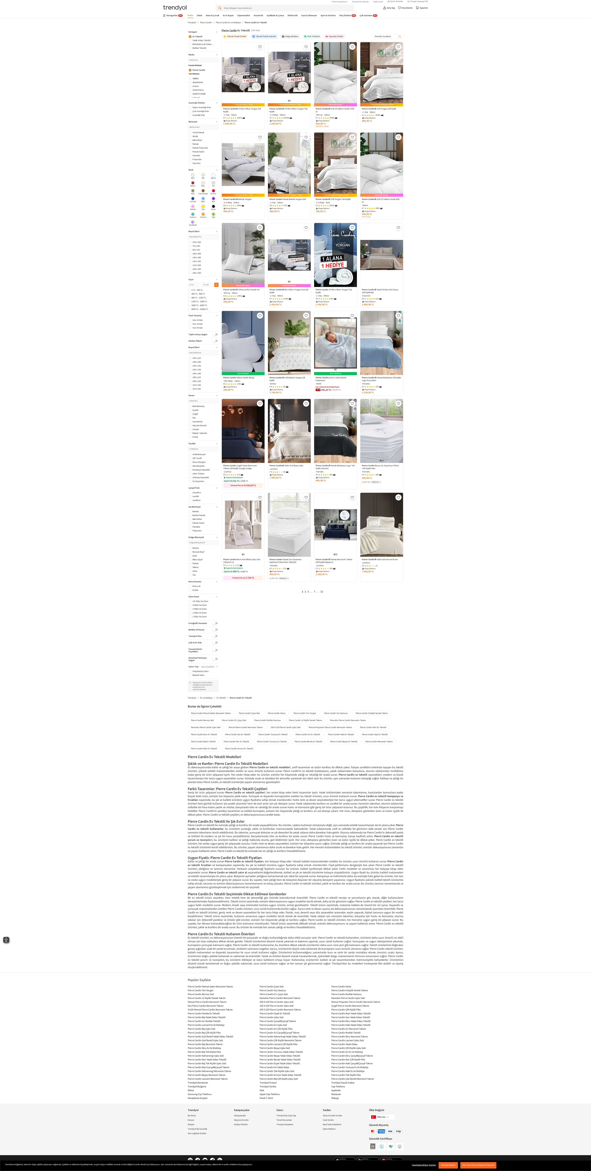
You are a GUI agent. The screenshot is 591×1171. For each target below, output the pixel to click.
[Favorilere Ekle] (260, 47)
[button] (203, 32)
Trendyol (192, 22)
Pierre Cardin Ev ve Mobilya (228, 22)
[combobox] (387, 36)
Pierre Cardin (206, 22)
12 (321, 591)
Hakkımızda (378, 1)
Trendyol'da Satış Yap (360, 1)
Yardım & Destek (396, 1)
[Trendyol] (175, 8)
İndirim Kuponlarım (339, 1)
